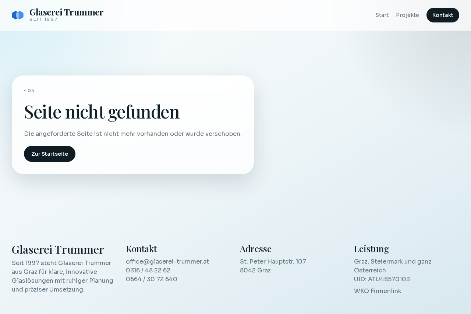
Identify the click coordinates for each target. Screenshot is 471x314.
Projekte (407, 15)
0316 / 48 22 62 (148, 270)
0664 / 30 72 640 (151, 279)
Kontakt (442, 15)
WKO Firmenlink (377, 291)
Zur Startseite (49, 154)
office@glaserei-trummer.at (167, 261)
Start (382, 15)
